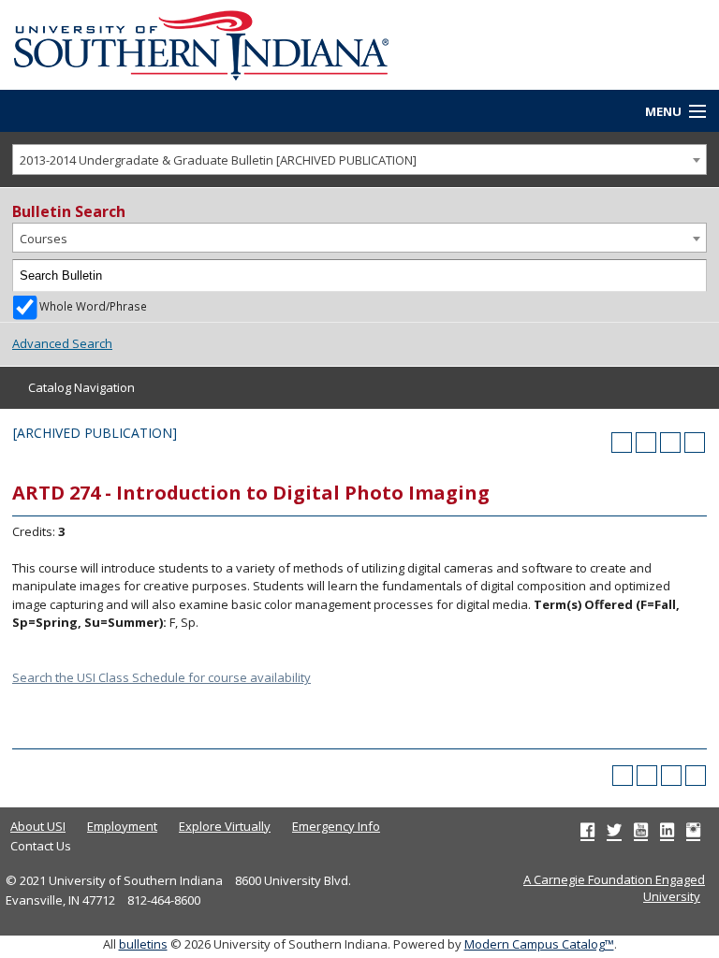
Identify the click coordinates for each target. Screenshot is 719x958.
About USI (38, 826)
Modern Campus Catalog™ (539, 944)
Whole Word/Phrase (93, 305)
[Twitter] (614, 830)
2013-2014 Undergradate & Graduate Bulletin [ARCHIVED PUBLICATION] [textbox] (218, 160)
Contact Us (40, 845)
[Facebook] (587, 830)
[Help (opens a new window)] (694, 442)
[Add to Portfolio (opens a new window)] (621, 442)
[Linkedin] (667, 830)
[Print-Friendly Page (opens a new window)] (670, 442)
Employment (122, 826)
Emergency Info (336, 826)
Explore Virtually (225, 826)
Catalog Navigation (81, 387)
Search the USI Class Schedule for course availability (161, 677)
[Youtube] (641, 830)
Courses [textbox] (43, 238)
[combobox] (359, 159)
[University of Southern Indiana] (201, 43)
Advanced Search (62, 343)
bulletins (143, 944)
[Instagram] (693, 830)
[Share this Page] (646, 442)
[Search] (691, 276)
